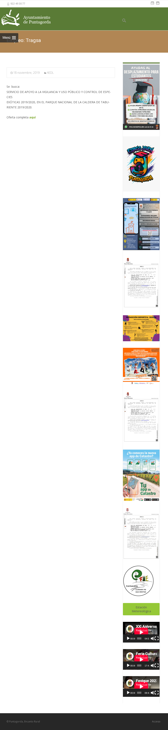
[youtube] (157, 5)
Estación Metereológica (141, 609)
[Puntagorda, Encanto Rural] (30, 18)
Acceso (156, 721)
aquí (32, 117)
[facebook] (152, 5)
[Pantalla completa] (157, 638)
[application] (141, 632)
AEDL (50, 73)
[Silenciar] (153, 638)
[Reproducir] (128, 638)
